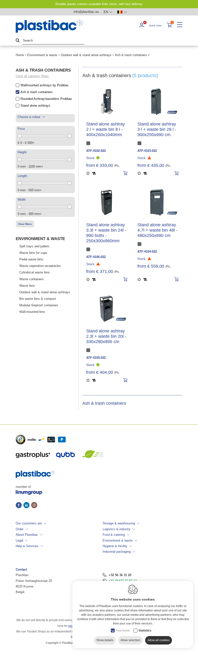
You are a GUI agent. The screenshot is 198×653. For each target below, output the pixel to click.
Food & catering (114, 534)
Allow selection (130, 640)
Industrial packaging (117, 551)
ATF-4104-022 (147, 251)
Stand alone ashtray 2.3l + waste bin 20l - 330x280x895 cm (106, 336)
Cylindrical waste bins (34, 272)
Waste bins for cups (33, 253)
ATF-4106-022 (96, 257)
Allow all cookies (159, 640)
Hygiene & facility (115, 546)
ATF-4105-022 (96, 358)
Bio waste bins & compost (37, 299)
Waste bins (27, 285)
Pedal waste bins (31, 259)
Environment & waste (42, 55)
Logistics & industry (116, 529)
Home (20, 55)
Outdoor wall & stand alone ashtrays (86, 55)
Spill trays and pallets (34, 246)
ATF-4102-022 (96, 151)
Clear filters (25, 224)
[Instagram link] (34, 505)
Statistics (144, 630)
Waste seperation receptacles (40, 266)
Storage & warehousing (119, 523)
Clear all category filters (32, 76)
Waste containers (31, 279)
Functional (123, 630)
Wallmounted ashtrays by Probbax (45, 85)
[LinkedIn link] (27, 505)
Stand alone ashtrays (35, 105)
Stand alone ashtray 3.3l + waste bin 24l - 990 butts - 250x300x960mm (106, 232)
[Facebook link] (19, 505)
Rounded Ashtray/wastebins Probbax (46, 99)
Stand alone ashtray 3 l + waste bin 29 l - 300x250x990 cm (156, 129)
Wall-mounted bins (32, 312)
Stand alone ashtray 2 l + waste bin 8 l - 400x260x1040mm (105, 129)
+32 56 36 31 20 (120, 575)
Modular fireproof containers (38, 305)
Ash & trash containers (37, 92)
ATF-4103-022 (147, 151)
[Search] (18, 40)
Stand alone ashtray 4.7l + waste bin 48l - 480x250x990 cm (157, 230)
